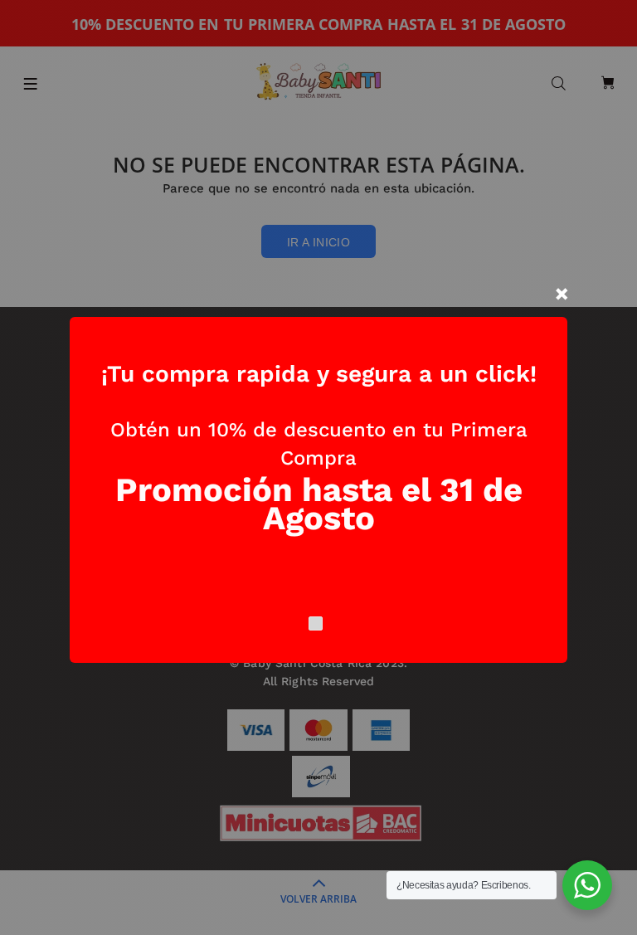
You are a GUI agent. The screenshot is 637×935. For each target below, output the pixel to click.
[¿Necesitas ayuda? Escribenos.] (587, 885)
